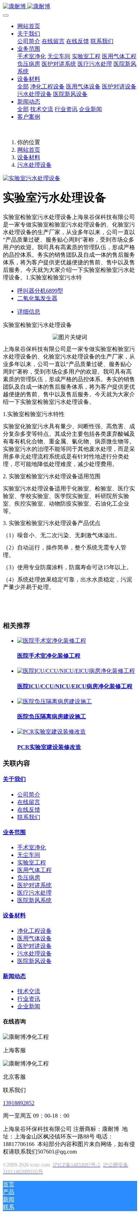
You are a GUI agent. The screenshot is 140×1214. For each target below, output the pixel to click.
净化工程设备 (34, 931)
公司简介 (28, 794)
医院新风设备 (34, 961)
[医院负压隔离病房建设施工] (54, 701)
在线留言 (28, 802)
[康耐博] (70, 6)
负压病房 (28, 878)
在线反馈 (28, 810)
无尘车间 (28, 855)
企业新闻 (28, 1006)
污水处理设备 (34, 165)
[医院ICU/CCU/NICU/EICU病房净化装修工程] (76, 671)
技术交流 (28, 991)
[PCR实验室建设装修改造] (51, 732)
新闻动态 (14, 976)
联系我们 (28, 817)
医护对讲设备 (34, 946)
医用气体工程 (34, 870)
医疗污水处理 (34, 893)
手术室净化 (31, 847)
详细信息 (28, 312)
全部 (23, 86)
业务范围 (14, 832)
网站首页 (28, 26)
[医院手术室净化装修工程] (51, 641)
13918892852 (18, 1103)
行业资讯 (28, 999)
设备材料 (28, 157)
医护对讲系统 (34, 885)
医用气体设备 (34, 938)
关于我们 (14, 779)
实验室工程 (31, 862)
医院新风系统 (34, 900)
